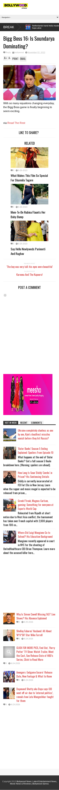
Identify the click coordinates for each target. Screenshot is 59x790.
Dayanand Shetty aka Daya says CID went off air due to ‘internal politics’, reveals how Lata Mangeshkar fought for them (35, 695)
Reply (8, 52)
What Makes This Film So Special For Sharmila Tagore (29, 177)
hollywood (19, 52)
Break (8, 27)
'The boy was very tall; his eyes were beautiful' (30, 267)
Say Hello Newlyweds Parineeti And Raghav (28, 251)
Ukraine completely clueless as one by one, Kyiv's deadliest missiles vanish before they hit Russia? (35, 434)
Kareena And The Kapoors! (29, 275)
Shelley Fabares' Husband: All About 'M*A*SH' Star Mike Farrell (34, 633)
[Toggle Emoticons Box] (5, 295)
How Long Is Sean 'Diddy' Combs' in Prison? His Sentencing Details (35, 475)
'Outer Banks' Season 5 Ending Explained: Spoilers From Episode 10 (35, 451)
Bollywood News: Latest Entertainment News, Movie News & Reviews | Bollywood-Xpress (33, 782)
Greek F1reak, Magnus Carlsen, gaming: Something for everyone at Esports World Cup (35, 505)
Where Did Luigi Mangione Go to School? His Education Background (35, 535)
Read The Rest (16, 123)
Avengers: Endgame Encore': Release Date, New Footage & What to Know (34, 674)
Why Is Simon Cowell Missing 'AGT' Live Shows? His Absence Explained (35, 616)
